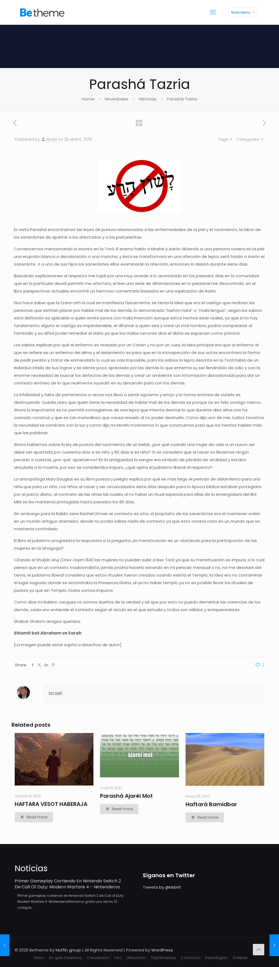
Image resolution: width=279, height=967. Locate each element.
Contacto (190, 957)
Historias (147, 99)
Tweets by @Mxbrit (162, 887)
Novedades (116, 99)
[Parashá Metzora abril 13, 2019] (274, 945)
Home (88, 99)
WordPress (162, 950)
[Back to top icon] (258, 949)
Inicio (39, 957)
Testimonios (163, 957)
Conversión (97, 957)
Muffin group (68, 950)
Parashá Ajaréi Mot (126, 796)
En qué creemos (65, 957)
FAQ (118, 957)
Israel (51, 139)
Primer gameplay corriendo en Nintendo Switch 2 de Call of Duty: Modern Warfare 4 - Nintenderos (68, 884)
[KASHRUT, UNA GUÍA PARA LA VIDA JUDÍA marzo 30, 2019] (5, 945)
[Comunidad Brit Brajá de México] (42, 12)
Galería (240, 957)
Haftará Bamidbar (211, 804)
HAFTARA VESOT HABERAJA (51, 804)
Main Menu (240, 12)
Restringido (216, 957)
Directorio (136, 957)
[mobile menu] (212, 12)
